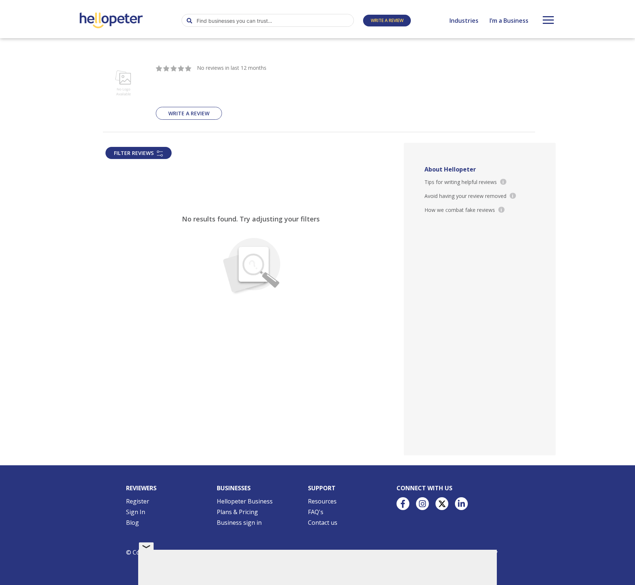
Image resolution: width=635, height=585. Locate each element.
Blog (132, 523)
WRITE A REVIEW (387, 20)
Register (137, 501)
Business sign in (239, 523)
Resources (322, 501)
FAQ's (315, 512)
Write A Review (188, 113)
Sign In (135, 512)
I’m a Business (508, 21)
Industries (463, 21)
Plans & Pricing (237, 512)
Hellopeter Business (245, 501)
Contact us (322, 523)
